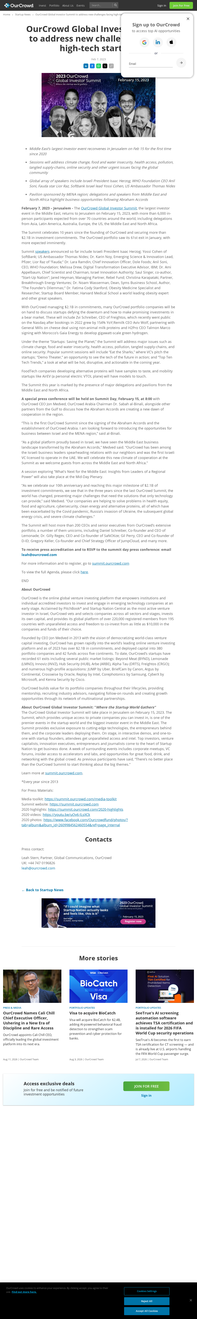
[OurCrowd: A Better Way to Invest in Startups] (19, 5)
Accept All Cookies (147, 1311)
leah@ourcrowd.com (38, 868)
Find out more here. (24, 1292)
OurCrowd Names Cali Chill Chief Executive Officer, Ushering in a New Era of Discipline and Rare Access (29, 1021)
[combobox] (103, 5)
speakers (42, 251)
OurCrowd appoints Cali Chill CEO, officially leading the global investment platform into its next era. (31, 1039)
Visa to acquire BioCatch (92, 1013)
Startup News (23, 14)
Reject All (146, 1301)
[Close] (191, 1300)
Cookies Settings (147, 1291)
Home (6, 14)
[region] (98, 1300)
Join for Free (181, 5)
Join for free (146, 1086)
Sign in (161, 5)
